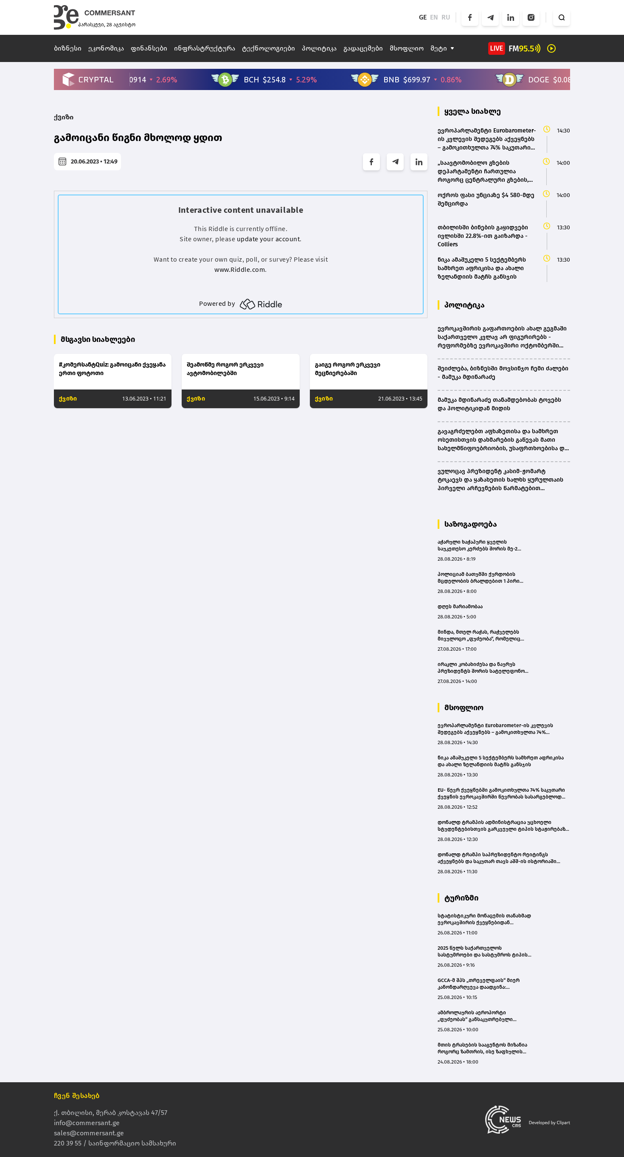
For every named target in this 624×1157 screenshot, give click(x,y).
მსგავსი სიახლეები (98, 339)
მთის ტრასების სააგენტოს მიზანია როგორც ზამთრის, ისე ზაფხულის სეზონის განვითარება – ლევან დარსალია (482, 1048)
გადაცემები (363, 48)
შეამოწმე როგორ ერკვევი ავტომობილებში (225, 369)
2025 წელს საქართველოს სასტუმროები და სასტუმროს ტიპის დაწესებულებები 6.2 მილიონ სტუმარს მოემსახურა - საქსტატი (483, 951)
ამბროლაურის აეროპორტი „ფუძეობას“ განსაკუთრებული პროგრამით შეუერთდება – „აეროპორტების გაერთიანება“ (477, 1016)
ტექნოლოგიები (268, 48)
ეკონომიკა (106, 48)
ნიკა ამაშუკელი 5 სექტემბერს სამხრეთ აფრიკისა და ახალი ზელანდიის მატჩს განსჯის (501, 761)
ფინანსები (149, 48)
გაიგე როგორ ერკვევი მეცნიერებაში (347, 369)
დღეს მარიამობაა (460, 607)
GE (423, 17)
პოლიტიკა (319, 48)
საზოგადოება (470, 524)
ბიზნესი (68, 48)
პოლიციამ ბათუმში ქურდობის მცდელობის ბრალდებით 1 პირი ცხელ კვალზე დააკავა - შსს (479, 577)
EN (434, 17)
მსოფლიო (407, 48)
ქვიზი (63, 117)
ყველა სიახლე (472, 111)
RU (445, 17)
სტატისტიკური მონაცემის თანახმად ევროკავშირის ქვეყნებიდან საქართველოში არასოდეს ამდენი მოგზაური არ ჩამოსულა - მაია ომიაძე (484, 919)
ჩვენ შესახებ (77, 1096)
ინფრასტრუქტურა (204, 48)
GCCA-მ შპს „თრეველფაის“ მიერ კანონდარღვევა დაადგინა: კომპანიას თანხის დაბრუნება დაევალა (479, 984)
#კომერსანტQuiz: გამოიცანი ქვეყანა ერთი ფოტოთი (112, 369)
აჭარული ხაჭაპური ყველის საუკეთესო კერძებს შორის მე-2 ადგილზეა (477, 545)
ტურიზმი (461, 898)
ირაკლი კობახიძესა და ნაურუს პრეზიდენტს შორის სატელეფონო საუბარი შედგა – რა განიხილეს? (481, 667)
